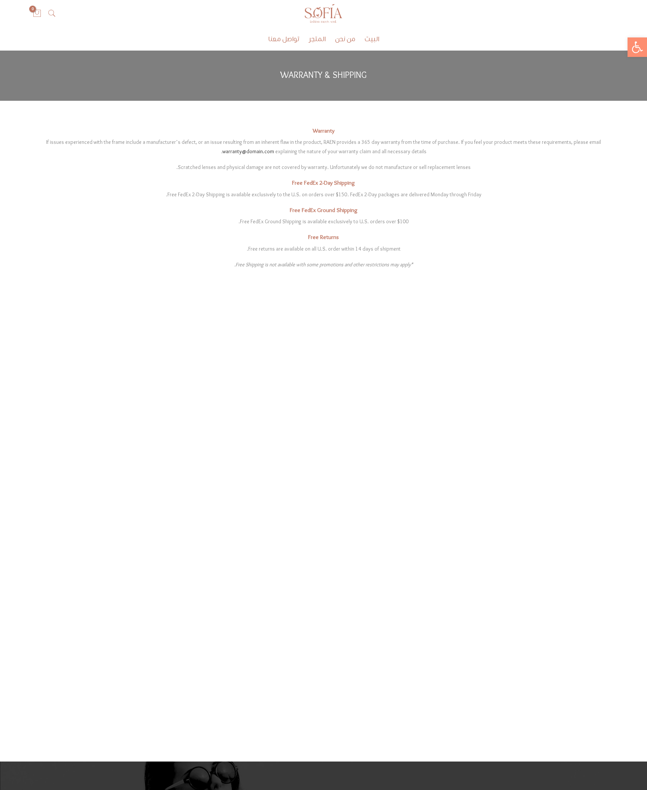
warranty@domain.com (248, 151)
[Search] (52, 13)
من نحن (345, 39)
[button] (637, 47)
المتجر (317, 39)
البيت (372, 39)
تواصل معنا (283, 39)
